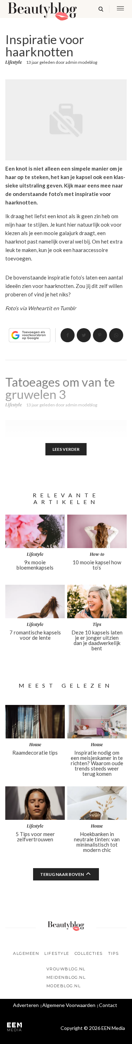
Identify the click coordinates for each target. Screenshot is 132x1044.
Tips (113, 953)
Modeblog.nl (63, 985)
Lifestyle (13, 62)
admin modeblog (81, 62)
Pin (100, 335)
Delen (68, 335)
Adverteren (26, 1005)
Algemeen (26, 953)
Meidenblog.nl (66, 977)
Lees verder (66, 449)
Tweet (84, 335)
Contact (108, 1005)
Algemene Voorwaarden (68, 1005)
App (116, 335)
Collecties (89, 953)
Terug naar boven (62, 874)
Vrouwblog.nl (66, 968)
